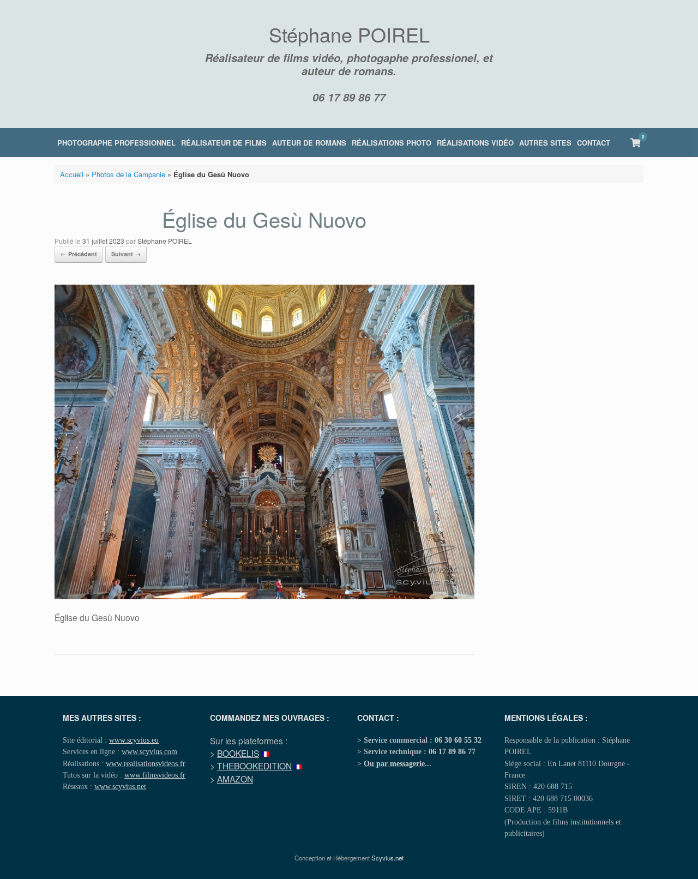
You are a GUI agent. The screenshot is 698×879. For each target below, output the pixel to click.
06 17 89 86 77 (349, 97)
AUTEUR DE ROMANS (309, 142)
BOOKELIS (238, 753)
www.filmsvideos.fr (154, 774)
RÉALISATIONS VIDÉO (475, 142)
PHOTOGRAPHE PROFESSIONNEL (116, 142)
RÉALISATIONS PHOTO (391, 142)
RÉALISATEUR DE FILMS (224, 142)
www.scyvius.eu (134, 740)
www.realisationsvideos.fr (145, 763)
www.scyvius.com (149, 751)
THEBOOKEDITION (254, 766)
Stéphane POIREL (164, 240)
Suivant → (126, 254)
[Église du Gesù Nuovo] (264, 596)
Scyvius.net (387, 857)
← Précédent (79, 254)
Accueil (71, 174)
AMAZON (235, 779)
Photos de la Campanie (128, 174)
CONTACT (593, 142)
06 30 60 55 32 (458, 740)
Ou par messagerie (394, 763)
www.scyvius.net (120, 786)
